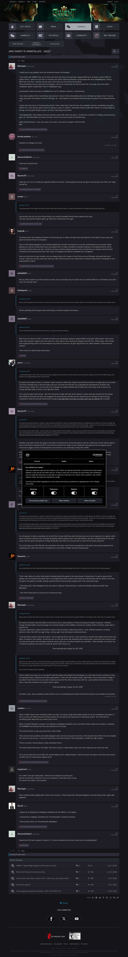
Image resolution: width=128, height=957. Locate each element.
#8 (114, 290)
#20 (114, 833)
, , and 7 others (34, 826)
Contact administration (46, 944)
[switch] (54, 492)
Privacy (66, 944)
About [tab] (91, 461)
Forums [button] (12, 2)
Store (34, 2)
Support (42, 2)
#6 (114, 231)
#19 (114, 805)
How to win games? (23, 885)
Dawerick (21, 469)
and (27, 598)
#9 (114, 318)
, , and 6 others (35, 762)
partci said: (22, 420)
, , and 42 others (34, 129)
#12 (114, 469)
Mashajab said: (23, 205)
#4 (114, 175)
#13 (114, 504)
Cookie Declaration (74, 944)
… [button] (16, 61)
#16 (114, 708)
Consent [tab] (37, 461)
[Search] (114, 51)
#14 (114, 556)
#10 (114, 362)
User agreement (58, 944)
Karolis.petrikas (24, 136)
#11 (114, 411)
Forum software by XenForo (64, 955)
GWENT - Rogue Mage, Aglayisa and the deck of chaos (36, 866)
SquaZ (20, 806)
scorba (20, 196)
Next (22, 61)
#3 (114, 157)
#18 (114, 788)
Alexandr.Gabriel (25, 157)
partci (20, 363)
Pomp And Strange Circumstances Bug (30, 872)
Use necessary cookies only (38, 501)
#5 (114, 196)
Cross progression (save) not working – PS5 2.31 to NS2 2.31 (38, 891)
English (65, 903)
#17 (114, 769)
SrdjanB (21, 231)
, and (31, 189)
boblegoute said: (23, 327)
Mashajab (22, 66)
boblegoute (22, 290)
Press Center (84, 944)
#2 (114, 136)
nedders (21, 708)
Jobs (28, 2)
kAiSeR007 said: (23, 299)
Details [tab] (64, 461)
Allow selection (64, 501)
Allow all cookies (89, 501)
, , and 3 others (33, 150)
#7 (114, 273)
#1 (114, 66)
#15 (114, 605)
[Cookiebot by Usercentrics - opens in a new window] (94, 455)
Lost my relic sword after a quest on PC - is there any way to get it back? (42, 878)
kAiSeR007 (22, 273)
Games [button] (21, 2)
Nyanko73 (22, 176)
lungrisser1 (22, 769)
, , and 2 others (37, 266)
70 (18, 61)
